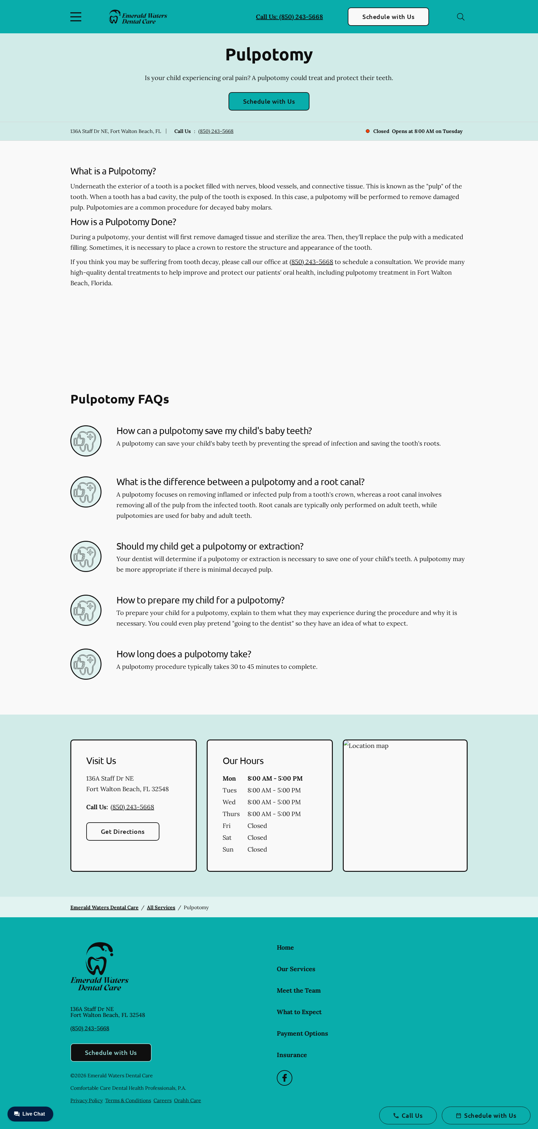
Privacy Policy (86, 1100)
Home (285, 947)
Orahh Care (187, 1100)
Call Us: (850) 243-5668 (289, 17)
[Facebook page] (284, 1078)
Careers (162, 1100)
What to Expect (299, 1012)
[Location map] (405, 805)
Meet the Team (299, 990)
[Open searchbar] (461, 17)
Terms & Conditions (128, 1100)
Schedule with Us (388, 16)
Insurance (292, 1055)
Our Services (296, 969)
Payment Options (302, 1033)
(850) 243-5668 (216, 131)
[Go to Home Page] (138, 17)
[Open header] (77, 17)
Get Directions (123, 831)
